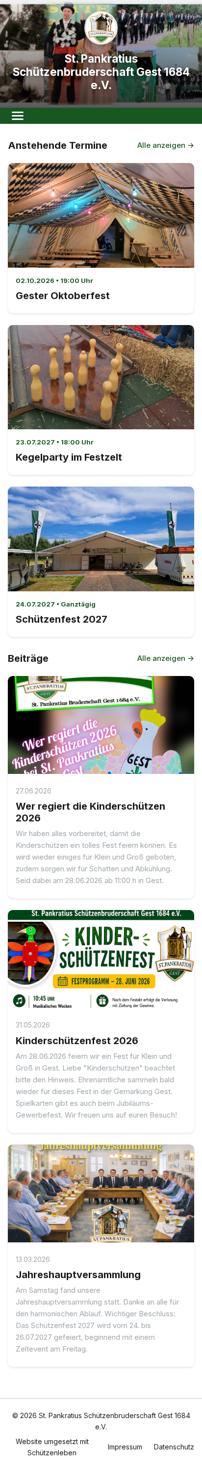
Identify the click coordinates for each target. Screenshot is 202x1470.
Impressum (125, 1447)
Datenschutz (174, 1447)
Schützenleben (51, 1452)
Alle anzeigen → (165, 145)
